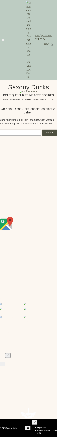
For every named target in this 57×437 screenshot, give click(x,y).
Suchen (49, 132)
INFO (46, 44)
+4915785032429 (9, 286)
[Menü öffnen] (2, 364)
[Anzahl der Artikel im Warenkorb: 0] (3, 40)
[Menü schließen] (8, 355)
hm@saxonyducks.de (11, 290)
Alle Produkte (7, 189)
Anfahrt (4, 233)
